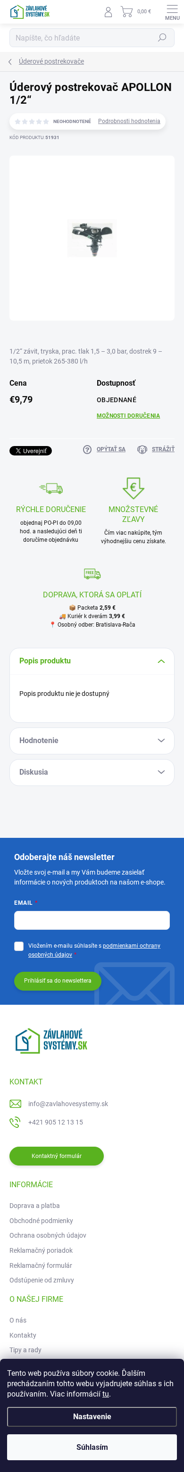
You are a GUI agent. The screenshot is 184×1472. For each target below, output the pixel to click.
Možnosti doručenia (128, 416)
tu (105, 1393)
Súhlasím (92, 1447)
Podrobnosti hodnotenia (129, 121)
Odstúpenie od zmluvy (41, 1280)
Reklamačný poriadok (41, 1250)
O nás (17, 1320)
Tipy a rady (25, 1350)
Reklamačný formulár (40, 1265)
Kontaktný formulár (57, 1156)
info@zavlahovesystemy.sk (68, 1104)
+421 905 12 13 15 (55, 1122)
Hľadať (162, 37)
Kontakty (22, 1335)
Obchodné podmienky (41, 1220)
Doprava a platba (34, 1205)
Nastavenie (92, 1416)
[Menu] (172, 12)
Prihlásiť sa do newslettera (58, 980)
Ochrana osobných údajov (47, 1235)
